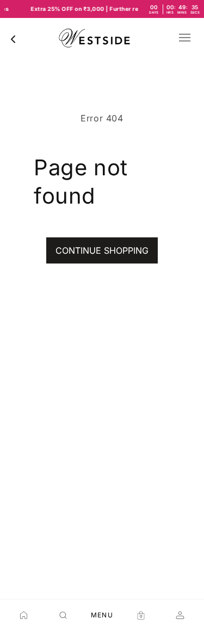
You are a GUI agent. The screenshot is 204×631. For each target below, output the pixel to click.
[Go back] (13, 39)
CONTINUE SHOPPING (102, 250)
